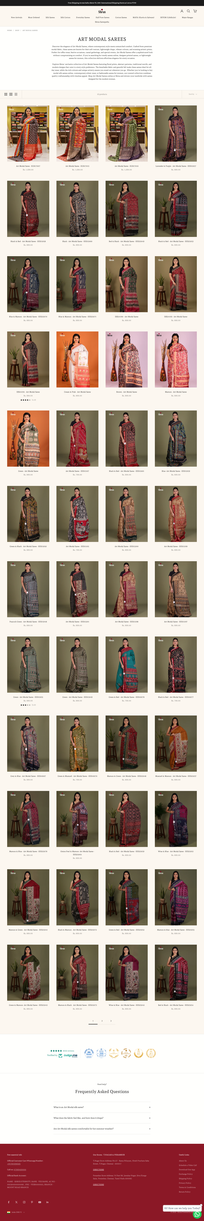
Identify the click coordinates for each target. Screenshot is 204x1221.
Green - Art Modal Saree (28, 471)
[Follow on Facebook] (8, 1202)
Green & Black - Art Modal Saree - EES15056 (28, 546)
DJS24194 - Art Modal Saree (28, 392)
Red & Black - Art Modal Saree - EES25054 (175, 1005)
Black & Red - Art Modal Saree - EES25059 (126, 851)
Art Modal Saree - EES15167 (77, 471)
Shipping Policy (185, 1179)
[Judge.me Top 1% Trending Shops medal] (151, 1053)
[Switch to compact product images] (16, 94)
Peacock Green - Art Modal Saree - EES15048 (28, 622)
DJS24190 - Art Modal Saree (126, 317)
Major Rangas (187, 17)
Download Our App (187, 1170)
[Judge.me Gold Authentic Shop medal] (114, 1053)
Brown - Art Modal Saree (126, 392)
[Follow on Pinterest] (31, 1202)
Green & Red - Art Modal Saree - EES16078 (126, 697)
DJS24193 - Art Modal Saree (175, 317)
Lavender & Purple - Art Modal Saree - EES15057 (176, 166)
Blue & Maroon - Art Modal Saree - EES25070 (28, 317)
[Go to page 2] (110, 1021)
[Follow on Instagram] (24, 1202)
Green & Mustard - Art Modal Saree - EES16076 (77, 776)
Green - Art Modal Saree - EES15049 (77, 697)
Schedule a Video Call (188, 1165)
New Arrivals (16, 17)
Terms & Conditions (187, 1187)
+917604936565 (13, 1164)
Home (9, 30)
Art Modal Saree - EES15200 (126, 546)
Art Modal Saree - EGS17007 (28, 166)
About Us (183, 1161)
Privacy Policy (185, 1183)
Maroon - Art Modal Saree (176, 392)
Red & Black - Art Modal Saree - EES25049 (126, 241)
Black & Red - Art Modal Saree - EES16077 (176, 697)
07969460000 (20, 1170)
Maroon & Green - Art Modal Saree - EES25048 (126, 776)
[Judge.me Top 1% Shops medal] (138, 1053)
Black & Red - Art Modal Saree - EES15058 (28, 241)
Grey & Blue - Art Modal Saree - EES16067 (28, 776)
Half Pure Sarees (102, 17)
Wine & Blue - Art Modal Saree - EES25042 (127, 1005)
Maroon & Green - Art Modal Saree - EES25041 (28, 930)
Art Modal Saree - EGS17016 (126, 166)
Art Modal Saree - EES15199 (175, 546)
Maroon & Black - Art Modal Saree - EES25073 (77, 1005)
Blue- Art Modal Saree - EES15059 (176, 471)
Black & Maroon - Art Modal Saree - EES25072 (77, 930)
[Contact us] (197, 1214)
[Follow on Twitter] (16, 1202)
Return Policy (184, 1192)
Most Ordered (34, 17)
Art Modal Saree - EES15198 (126, 622)
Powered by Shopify (189, 1212)
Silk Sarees (50, 17)
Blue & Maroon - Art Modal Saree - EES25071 (77, 317)
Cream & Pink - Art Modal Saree (77, 392)
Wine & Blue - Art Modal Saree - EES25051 (176, 851)
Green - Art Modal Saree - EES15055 (28, 697)
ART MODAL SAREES (30, 30)
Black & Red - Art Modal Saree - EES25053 (175, 241)
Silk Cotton (65, 17)
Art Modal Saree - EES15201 (77, 622)
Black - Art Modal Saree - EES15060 (77, 241)
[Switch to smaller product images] (11, 94)
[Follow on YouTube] (39, 1202)
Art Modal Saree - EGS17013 (77, 166)
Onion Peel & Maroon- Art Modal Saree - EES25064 (77, 852)
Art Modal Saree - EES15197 (175, 622)
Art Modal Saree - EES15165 (77, 546)
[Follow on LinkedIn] (47, 1202)
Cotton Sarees (121, 17)
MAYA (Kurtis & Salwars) (143, 17)
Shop (17, 30)
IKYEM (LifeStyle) (168, 17)
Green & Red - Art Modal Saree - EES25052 (126, 930)
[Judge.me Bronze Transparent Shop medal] (126, 1053)
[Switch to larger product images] (5, 94)
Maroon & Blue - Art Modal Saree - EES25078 (28, 851)
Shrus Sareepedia (102, 22)
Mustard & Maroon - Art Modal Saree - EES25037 (175, 776)
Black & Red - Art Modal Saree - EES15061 (126, 471)
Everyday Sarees (83, 17)
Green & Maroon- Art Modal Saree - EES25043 (28, 1005)
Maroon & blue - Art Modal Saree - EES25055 (175, 930)
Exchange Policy (186, 1174)
